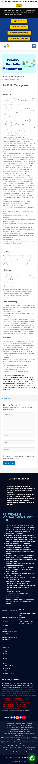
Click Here (19, 5)
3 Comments (5, 79)
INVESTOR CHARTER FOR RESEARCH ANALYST (18, 691)
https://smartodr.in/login (12, 597)
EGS (25, 761)
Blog (11, 79)
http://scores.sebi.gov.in (12, 595)
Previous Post (5, 398)
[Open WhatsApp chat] (32, 758)
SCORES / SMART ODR (16, 695)
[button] (34, 46)
